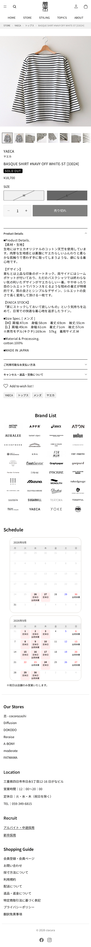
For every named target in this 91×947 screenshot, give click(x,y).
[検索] (14, 6)
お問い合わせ (13, 865)
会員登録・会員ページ (19, 858)
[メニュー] (5, 7)
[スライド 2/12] (19, 138)
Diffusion (10, 723)
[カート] (86, 6)
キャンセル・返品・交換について (23, 374)
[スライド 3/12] (30, 138)
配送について (13, 886)
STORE (27, 17)
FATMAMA (10, 757)
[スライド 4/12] (42, 138)
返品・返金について (17, 893)
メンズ (38, 395)
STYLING (44, 17)
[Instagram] (49, 940)
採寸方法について (16, 872)
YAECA (9, 153)
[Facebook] (41, 940)
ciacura (50, 930)
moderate (11, 750)
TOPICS (62, 17)
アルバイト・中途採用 (19, 827)
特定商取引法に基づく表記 (22, 900)
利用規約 (10, 879)
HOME (11, 17)
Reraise (9, 737)
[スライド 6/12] (65, 138)
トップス (23, 395)
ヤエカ (51, 395)
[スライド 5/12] (53, 138)
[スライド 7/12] (76, 138)
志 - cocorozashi (15, 716)
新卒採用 (10, 835)
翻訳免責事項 (13, 914)
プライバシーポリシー (19, 907)
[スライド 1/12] (7, 138)
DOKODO (10, 730)
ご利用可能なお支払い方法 (19, 364)
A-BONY (9, 743)
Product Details (13, 233)
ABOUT (78, 17)
